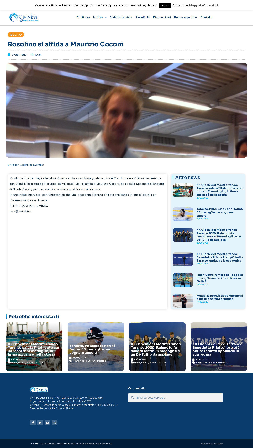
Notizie (98, 17)
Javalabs (218, 443)
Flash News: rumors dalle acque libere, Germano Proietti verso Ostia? (220, 278)
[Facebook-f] (33, 422)
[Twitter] (40, 422)
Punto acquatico (185, 17)
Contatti (206, 17)
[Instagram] (54, 422)
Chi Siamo (83, 17)
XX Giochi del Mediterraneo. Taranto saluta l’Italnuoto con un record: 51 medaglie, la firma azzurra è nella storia (220, 190)
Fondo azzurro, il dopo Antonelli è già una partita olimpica (220, 297)
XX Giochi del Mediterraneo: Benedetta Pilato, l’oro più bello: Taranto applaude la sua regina (220, 257)
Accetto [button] (165, 5)
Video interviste (121, 17)
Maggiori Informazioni (203, 5)
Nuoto (16, 34)
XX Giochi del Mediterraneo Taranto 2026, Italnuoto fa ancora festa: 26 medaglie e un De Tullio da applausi (219, 235)
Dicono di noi (162, 17)
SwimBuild (143, 17)
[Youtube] (47, 422)
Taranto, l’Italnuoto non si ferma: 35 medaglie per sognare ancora (220, 212)
